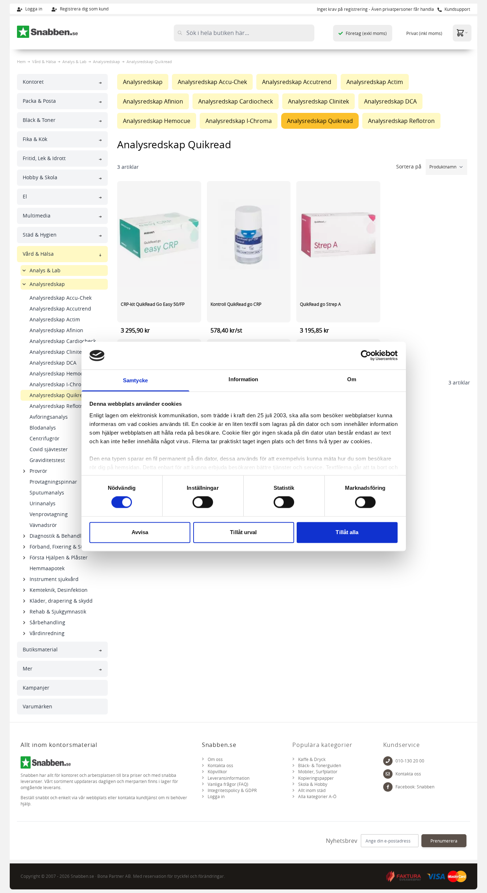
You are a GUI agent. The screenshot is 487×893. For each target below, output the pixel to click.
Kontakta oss (220, 765)
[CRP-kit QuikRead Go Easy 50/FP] (159, 235)
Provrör (38, 470)
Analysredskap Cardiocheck (63, 341)
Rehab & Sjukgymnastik (58, 611)
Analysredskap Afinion (56, 330)
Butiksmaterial (40, 649)
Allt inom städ (312, 790)
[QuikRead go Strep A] (338, 235)
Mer (27, 668)
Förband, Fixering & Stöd (59, 546)
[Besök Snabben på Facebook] (388, 787)
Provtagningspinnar (53, 481)
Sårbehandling (47, 622)
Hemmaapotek (47, 568)
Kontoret (33, 81)
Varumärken (37, 706)
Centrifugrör (44, 438)
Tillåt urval (243, 532)
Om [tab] (351, 379)
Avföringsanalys (49, 416)
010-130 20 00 (409, 761)
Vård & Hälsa (44, 61)
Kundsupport (456, 9)
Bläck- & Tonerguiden (319, 765)
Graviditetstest (47, 460)
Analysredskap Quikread (59, 395)
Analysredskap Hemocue (59, 373)
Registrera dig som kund (84, 9)
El (25, 196)
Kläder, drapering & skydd (61, 600)
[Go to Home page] (47, 32)
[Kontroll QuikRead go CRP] (249, 235)
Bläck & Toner (39, 119)
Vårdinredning (47, 633)
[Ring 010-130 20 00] (388, 761)
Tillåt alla (347, 532)
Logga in (33, 9)
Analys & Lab (74, 61)
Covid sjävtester (49, 449)
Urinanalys (43, 503)
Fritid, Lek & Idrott (44, 158)
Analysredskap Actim (55, 319)
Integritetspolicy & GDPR (232, 790)
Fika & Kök (35, 139)
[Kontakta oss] (388, 774)
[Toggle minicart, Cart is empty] (462, 32)
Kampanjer (36, 687)
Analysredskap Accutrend (60, 308)
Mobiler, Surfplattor (317, 771)
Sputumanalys (47, 492)
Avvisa (140, 532)
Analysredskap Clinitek (57, 351)
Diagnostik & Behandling (59, 535)
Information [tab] (243, 379)
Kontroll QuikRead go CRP (236, 304)
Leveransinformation (228, 778)
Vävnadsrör (43, 525)
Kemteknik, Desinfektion (59, 589)
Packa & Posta (39, 100)
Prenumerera (443, 841)
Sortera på (409, 166)
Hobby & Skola (40, 177)
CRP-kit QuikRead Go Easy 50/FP (153, 304)
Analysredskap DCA (53, 362)
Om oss (215, 759)
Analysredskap (106, 61)
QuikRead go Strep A (320, 304)
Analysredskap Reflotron (59, 405)
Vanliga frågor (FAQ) (228, 784)
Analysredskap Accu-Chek (61, 297)
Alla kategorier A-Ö (317, 796)
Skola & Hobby (312, 784)
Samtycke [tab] (135, 380)
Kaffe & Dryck (312, 759)
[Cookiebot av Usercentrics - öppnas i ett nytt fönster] (366, 355)
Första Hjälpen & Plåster (59, 557)
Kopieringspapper (316, 778)
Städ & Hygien (40, 234)
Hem (21, 61)
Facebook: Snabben (414, 786)
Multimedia (36, 215)
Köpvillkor (217, 771)
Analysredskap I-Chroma (59, 384)
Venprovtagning (49, 514)
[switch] (202, 502)
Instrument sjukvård (54, 579)
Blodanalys (43, 427)
